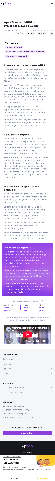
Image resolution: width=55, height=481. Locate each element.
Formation (7, 364)
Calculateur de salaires (13, 406)
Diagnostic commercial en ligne (17, 409)
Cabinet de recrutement (14, 387)
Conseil (6, 373)
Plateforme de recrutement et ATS (18, 417)
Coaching (7, 368)
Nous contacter (27, 433)
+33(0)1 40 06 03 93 (21, 427)
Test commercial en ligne (14, 413)
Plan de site (27, 452)
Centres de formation (13, 392)
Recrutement (9, 359)
